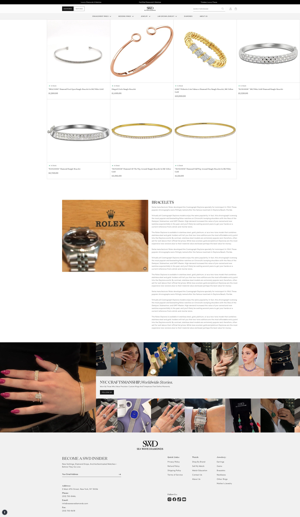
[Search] (222, 8)
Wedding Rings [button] (125, 16)
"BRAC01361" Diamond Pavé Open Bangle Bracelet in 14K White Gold (76, 89)
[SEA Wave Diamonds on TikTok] (184, 500)
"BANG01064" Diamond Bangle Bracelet (65, 169)
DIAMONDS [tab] (68, 9)
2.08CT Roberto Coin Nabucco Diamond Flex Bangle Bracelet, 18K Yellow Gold (204, 90)
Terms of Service (175, 475)
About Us (204, 16)
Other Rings (222, 479)
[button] (236, 9)
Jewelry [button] (144, 16)
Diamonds (188, 16)
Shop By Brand (198, 462)
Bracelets (221, 470)
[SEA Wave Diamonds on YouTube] (179, 500)
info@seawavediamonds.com (75, 503)
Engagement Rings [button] (100, 16)
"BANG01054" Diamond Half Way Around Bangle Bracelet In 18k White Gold (203, 170)
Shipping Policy (174, 470)
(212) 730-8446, (69, 496)
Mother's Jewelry (224, 483)
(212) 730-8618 (68, 511)
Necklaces (221, 475)
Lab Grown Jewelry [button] (166, 16)
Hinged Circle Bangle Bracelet (124, 89)
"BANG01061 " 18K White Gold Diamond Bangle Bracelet (260, 89)
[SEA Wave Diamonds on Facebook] (174, 500)
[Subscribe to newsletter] (119, 474)
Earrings (220, 462)
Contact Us (197, 475)
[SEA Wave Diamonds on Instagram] (170, 500)
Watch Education (199, 470)
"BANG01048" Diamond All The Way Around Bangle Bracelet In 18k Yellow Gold (141, 170)
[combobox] (209, 8)
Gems (219, 466)
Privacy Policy (174, 462)
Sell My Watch (198, 466)
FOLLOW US (107, 392)
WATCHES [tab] (79, 9)
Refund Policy (174, 466)
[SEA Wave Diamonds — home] (150, 9)
